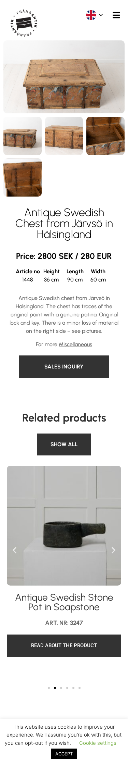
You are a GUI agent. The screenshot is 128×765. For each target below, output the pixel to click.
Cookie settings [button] (97, 743)
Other (45, 437)
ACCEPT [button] (64, 753)
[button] (14, 549)
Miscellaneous (75, 344)
